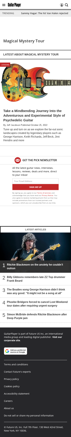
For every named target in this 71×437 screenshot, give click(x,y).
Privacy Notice (47, 195)
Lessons (5, 64)
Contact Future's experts (17, 371)
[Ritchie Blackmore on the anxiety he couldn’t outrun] (35, 253)
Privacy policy (11, 379)
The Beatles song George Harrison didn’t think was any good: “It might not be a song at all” (36, 291)
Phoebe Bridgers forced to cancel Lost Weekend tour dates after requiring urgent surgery (37, 303)
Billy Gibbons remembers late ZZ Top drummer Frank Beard (36, 279)
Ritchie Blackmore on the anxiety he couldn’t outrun (35, 266)
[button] (3, 5)
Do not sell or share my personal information (29, 415)
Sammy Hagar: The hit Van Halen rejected (44, 13)
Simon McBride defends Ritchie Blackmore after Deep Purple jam (37, 316)
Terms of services (44, 193)
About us (9, 408)
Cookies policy (11, 386)
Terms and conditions (16, 364)
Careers (8, 400)
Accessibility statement (16, 393)
